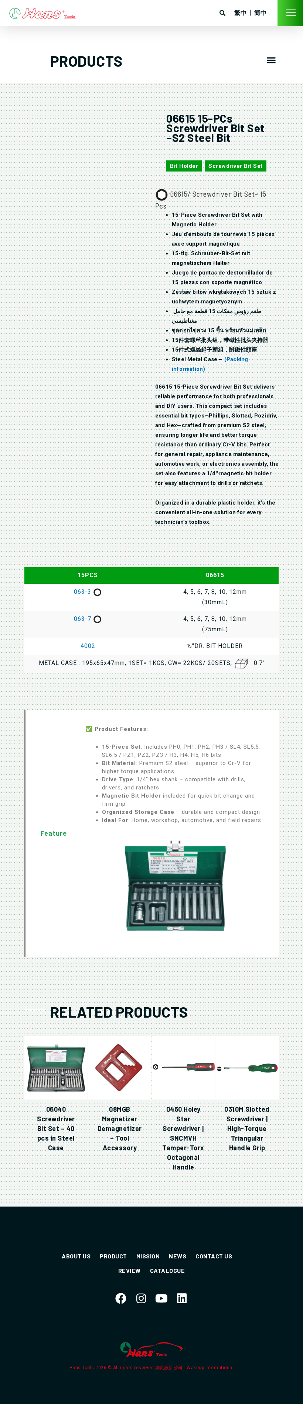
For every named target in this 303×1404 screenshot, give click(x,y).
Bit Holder (184, 166)
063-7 (83, 618)
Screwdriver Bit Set (235, 166)
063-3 (83, 591)
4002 (88, 645)
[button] (271, 60)
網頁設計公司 (169, 1367)
